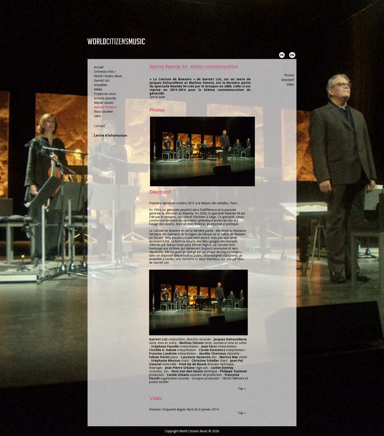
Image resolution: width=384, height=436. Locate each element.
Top (240, 388)
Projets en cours (105, 94)
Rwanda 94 (232, 213)
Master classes (103, 102)
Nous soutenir (103, 111)
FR (282, 55)
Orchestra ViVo (105, 71)
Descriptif (287, 80)
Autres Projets (105, 107)
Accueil (98, 67)
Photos (289, 75)
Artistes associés (105, 98)
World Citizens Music (108, 76)
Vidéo (290, 84)
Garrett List (101, 80)
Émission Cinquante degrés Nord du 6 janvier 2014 (183, 409)
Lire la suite (157, 97)
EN (292, 55)
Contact (99, 126)
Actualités (100, 85)
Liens (97, 116)
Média (98, 89)
